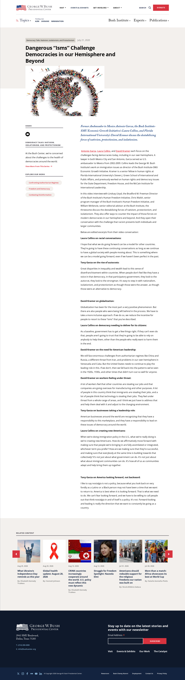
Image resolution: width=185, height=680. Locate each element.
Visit (62, 7)
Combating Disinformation (40, 195)
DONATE (161, 7)
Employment (136, 673)
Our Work (144, 651)
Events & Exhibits (79, 7)
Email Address (116, 635)
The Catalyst (160, 651)
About (116, 7)
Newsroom (105, 673)
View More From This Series (37, 166)
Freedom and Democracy (39, 189)
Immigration (57, 21)
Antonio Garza (88, 151)
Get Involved (100, 7)
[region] (92, 568)
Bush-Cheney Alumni (120, 673)
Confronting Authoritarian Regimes (44, 182)
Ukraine (45, 21)
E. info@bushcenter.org (26, 649)
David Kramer (123, 151)
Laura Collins (103, 151)
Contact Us (149, 673)
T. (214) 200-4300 (23, 645)
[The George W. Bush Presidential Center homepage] (34, 7)
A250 (37, 21)
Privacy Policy (162, 673)
